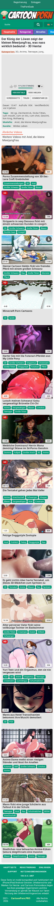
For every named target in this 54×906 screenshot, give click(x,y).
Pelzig (23, 542)
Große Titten (27, 187)
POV (11, 721)
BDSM (47, 811)
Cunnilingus (22, 680)
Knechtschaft (18, 497)
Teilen (26, 98)
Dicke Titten (39, 113)
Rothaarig (18, 118)
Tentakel (13, 587)
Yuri (6, 676)
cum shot (34, 115)
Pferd (6, 277)
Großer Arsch (29, 452)
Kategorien (25, 32)
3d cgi (13, 113)
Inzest (32, 631)
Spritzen (47, 587)
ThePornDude (27, 7)
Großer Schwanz (11, 187)
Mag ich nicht (15, 86)
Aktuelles (40, 32)
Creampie (39, 501)
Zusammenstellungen (14, 183)
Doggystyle (23, 366)
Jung (41, 51)
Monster (46, 273)
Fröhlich (14, 542)
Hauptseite (9, 32)
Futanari (35, 366)
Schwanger (32, 497)
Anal (34, 183)
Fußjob (17, 452)
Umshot (40, 407)
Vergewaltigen (19, 407)
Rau (23, 273)
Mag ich (11, 86)
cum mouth (9, 115)
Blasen (38, 187)
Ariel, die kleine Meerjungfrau (31, 122)
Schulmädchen (36, 680)
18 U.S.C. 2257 (27, 876)
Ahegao (43, 497)
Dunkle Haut (9, 232)
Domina (7, 452)
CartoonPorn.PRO (20, 898)
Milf (16, 766)
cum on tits (22, 115)
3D (16, 51)
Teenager (32, 51)
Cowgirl (21, 232)
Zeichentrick (25, 113)
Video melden (34, 93)
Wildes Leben (20, 126)
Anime (23, 51)
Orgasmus (31, 362)
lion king (7, 118)
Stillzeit (41, 631)
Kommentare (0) (39, 98)
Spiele (12, 317)
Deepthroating (19, 856)
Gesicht (45, 115)
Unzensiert (44, 362)
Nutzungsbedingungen (33, 871)
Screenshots (13, 98)
